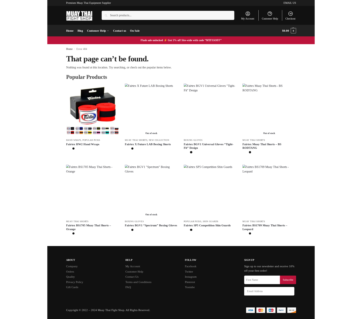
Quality (70, 276)
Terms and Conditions (138, 282)
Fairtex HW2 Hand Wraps (82, 144)
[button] (289, 30)
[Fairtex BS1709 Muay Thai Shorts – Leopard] (269, 191)
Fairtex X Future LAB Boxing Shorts (148, 144)
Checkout (290, 18)
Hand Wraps (73, 140)
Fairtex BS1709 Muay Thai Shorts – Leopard (264, 227)
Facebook (190, 266)
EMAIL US (290, 3)
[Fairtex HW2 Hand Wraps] (92, 110)
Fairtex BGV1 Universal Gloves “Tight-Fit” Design (208, 146)
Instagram (191, 276)
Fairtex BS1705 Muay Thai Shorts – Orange (88, 227)
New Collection (159, 140)
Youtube (190, 287)
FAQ (128, 287)
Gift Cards (72, 287)
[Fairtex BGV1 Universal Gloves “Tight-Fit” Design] (210, 110)
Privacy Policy (74, 282)
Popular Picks (91, 140)
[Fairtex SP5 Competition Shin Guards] (210, 191)
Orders (70, 271)
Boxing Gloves (193, 140)
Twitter (189, 271)
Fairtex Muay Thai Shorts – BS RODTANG (261, 146)
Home (69, 49)
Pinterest (190, 282)
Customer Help (270, 18)
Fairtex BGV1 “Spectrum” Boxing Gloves (151, 225)
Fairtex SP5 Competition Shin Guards (207, 225)
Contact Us (132, 276)
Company (72, 266)
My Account (247, 18)
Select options (93, 157)
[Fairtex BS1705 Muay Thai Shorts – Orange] (92, 191)
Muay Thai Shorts (136, 140)
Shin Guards (210, 221)
